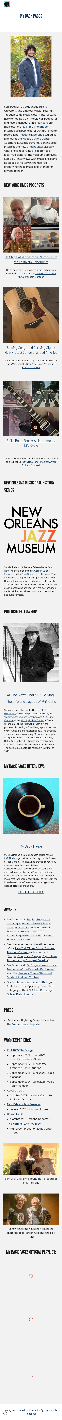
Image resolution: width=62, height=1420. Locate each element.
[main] (31, 16)
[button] (5, 1414)
